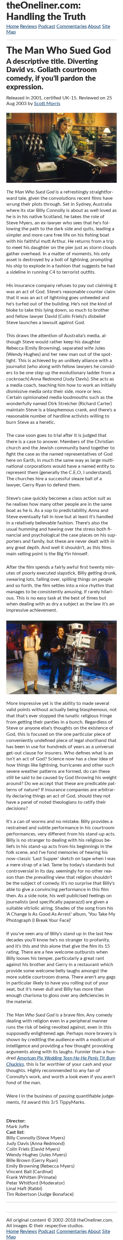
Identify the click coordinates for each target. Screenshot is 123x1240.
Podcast (46, 26)
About (94, 26)
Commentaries (71, 26)
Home (12, 26)
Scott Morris (47, 103)
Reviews (28, 26)
